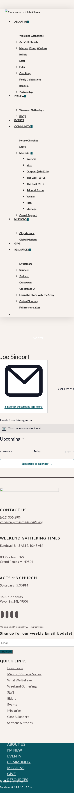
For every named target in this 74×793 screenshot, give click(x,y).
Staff (10, 692)
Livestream (15, 668)
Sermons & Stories (20, 723)
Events (12, 704)
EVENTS (14, 756)
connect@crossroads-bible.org (21, 522)
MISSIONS (15, 768)
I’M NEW (14, 750)
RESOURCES (17, 779)
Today (37, 451)
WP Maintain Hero (34, 626)
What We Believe (19, 680)
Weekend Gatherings (22, 686)
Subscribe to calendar (35, 463)
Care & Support (18, 717)
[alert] (37, 428)
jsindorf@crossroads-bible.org (23, 406)
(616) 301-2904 (11, 517)
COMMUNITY (19, 762)
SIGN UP (6, 651)
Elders (11, 698)
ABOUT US (16, 744)
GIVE (11, 774)
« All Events (66, 389)
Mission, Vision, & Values (24, 674)
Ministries (14, 711)
